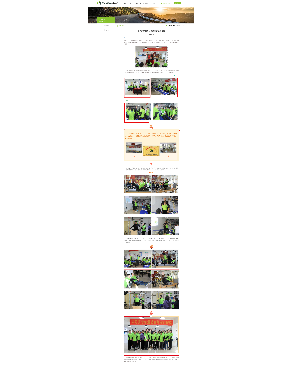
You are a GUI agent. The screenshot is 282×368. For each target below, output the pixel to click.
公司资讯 (145, 3)
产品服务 (131, 3)
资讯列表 (106, 30)
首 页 (125, 3)
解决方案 (138, 3)
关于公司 (152, 3)
